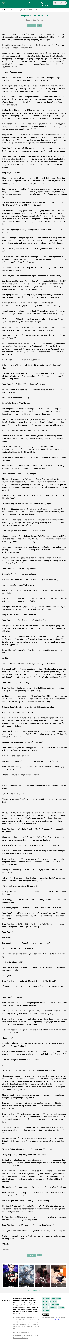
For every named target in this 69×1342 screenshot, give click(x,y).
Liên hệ (15, 1332)
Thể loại (31, 3)
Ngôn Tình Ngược (56, 1298)
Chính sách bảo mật (24, 1332)
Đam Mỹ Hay (53, 1301)
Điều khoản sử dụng (19, 1335)
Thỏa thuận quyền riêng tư (20, 1338)
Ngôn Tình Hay (55, 1304)
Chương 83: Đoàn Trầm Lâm (34, 20)
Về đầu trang (6, 1300)
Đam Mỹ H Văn (45, 1304)
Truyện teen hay (46, 1298)
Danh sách (20, 3)
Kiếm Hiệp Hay (45, 1310)
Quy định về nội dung (32, 1335)
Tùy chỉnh (43, 3)
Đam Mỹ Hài (45, 1301)
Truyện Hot (61, 1307)
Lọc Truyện (45, 5)
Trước (31, 26)
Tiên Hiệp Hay (53, 1307)
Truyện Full (44, 1307)
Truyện (6, 10)
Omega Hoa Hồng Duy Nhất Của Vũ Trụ (22, 10)
